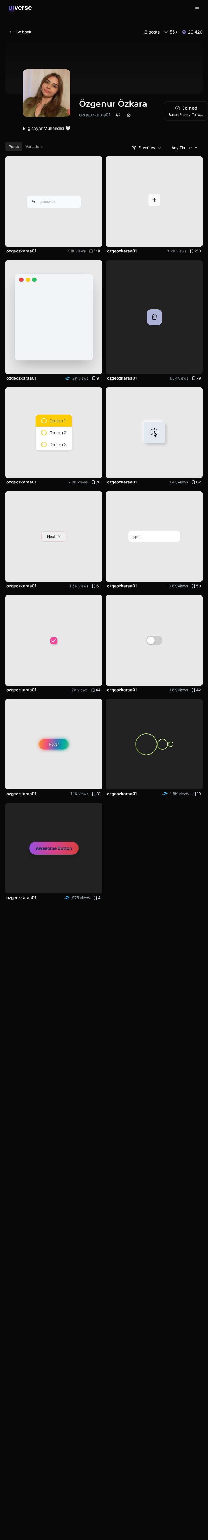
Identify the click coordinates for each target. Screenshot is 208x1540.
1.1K (97, 251)
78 (98, 482)
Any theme (181, 147)
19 (199, 793)
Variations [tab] (34, 146)
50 (198, 586)
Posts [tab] (14, 146)
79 (198, 378)
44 (98, 689)
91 (98, 378)
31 (98, 793)
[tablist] (26, 146)
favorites (146, 147)
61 (98, 586)
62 (198, 482)
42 (198, 689)
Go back (23, 31)
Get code (88, 239)
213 (197, 251)
